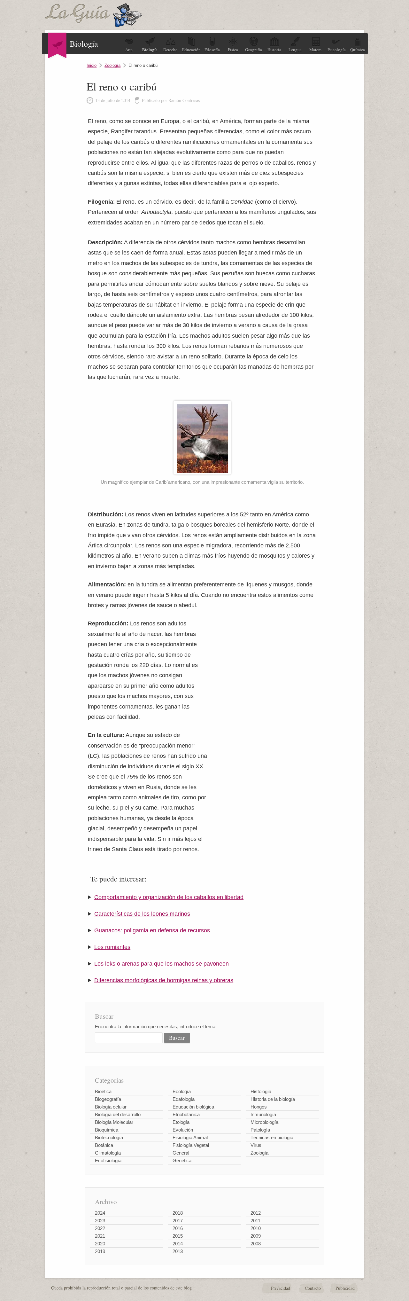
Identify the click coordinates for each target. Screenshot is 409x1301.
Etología (181, 1122)
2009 (256, 1236)
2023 (100, 1220)
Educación (191, 49)
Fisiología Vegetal (191, 1145)
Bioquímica (106, 1129)
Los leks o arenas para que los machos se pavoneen (161, 963)
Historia (274, 49)
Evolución (183, 1129)
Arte (129, 49)
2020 (100, 1243)
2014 (178, 1243)
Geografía (253, 49)
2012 (256, 1213)
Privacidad (280, 1288)
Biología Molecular (114, 1122)
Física (233, 49)
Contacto (313, 1288)
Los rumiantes (112, 947)
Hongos (259, 1106)
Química (357, 49)
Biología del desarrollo (118, 1114)
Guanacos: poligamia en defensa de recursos (152, 930)
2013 (178, 1251)
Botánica (104, 1145)
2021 (100, 1236)
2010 (256, 1228)
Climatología (108, 1153)
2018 (178, 1213)
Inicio (91, 65)
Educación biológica (193, 1106)
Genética (182, 1160)
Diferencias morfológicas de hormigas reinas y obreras (163, 980)
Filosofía (212, 49)
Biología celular (111, 1106)
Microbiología (264, 1122)
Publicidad (345, 1288)
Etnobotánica (186, 1114)
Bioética (103, 1091)
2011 (255, 1220)
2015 (178, 1236)
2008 (256, 1243)
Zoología (112, 65)
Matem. (315, 49)
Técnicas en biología (272, 1137)
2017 (178, 1220)
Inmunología (263, 1114)
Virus (256, 1145)
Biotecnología (109, 1137)
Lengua (295, 49)
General (181, 1153)
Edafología (184, 1099)
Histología (261, 1091)
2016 (178, 1228)
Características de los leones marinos (142, 914)
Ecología (182, 1091)
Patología (260, 1129)
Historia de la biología (273, 1099)
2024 (100, 1213)
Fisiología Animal (190, 1137)
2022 (100, 1228)
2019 (100, 1251)
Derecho (170, 49)
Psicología (337, 49)
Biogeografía (108, 1099)
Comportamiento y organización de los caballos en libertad (168, 897)
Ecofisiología (108, 1160)
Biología (150, 49)
